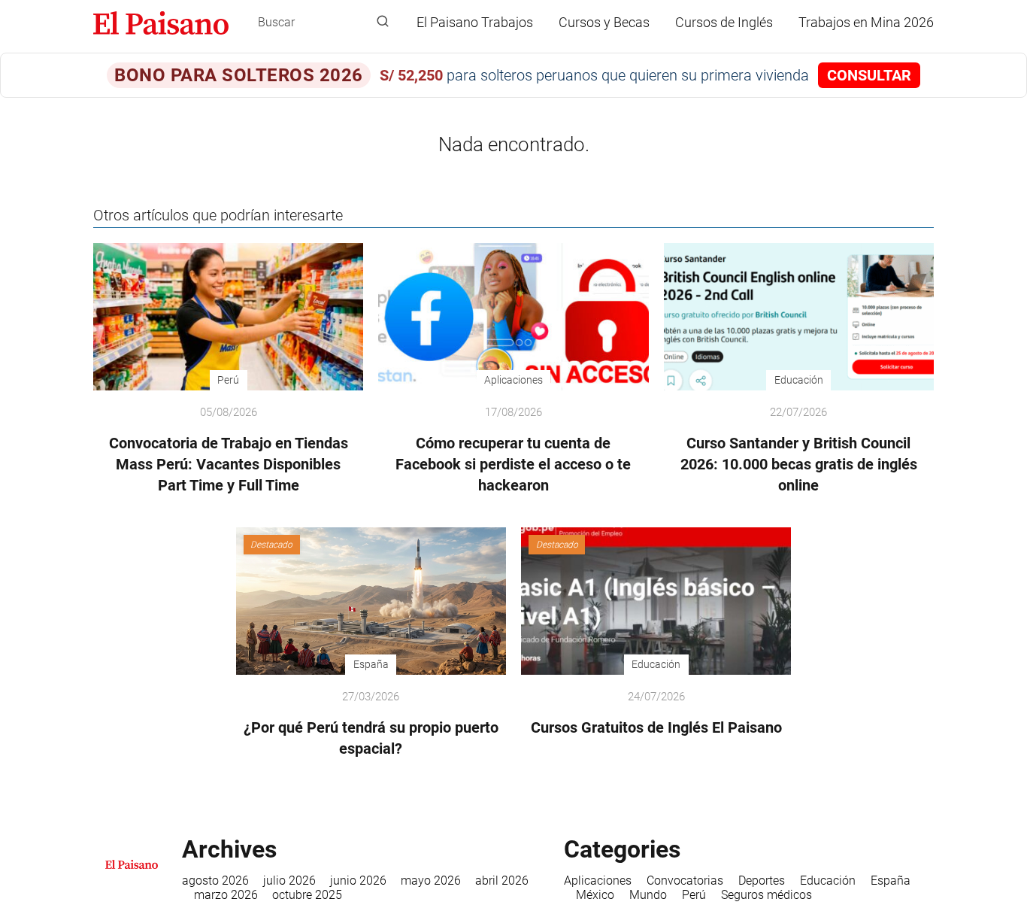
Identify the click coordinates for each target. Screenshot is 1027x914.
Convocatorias (685, 880)
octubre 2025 (307, 895)
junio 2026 (358, 880)
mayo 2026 (431, 880)
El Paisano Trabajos (475, 22)
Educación (828, 880)
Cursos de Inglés (724, 22)
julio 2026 (289, 880)
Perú (694, 895)
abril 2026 (502, 880)
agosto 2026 (215, 880)
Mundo (648, 895)
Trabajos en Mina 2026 (866, 22)
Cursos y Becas (604, 22)
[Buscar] (383, 22)
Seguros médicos (766, 895)
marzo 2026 (226, 895)
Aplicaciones (598, 880)
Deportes (761, 880)
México (595, 895)
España (890, 880)
